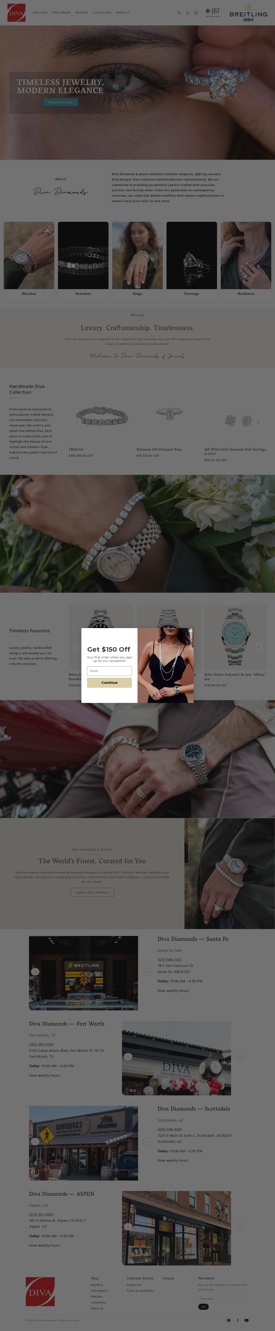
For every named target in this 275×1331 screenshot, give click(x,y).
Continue (109, 683)
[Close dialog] (190, 631)
